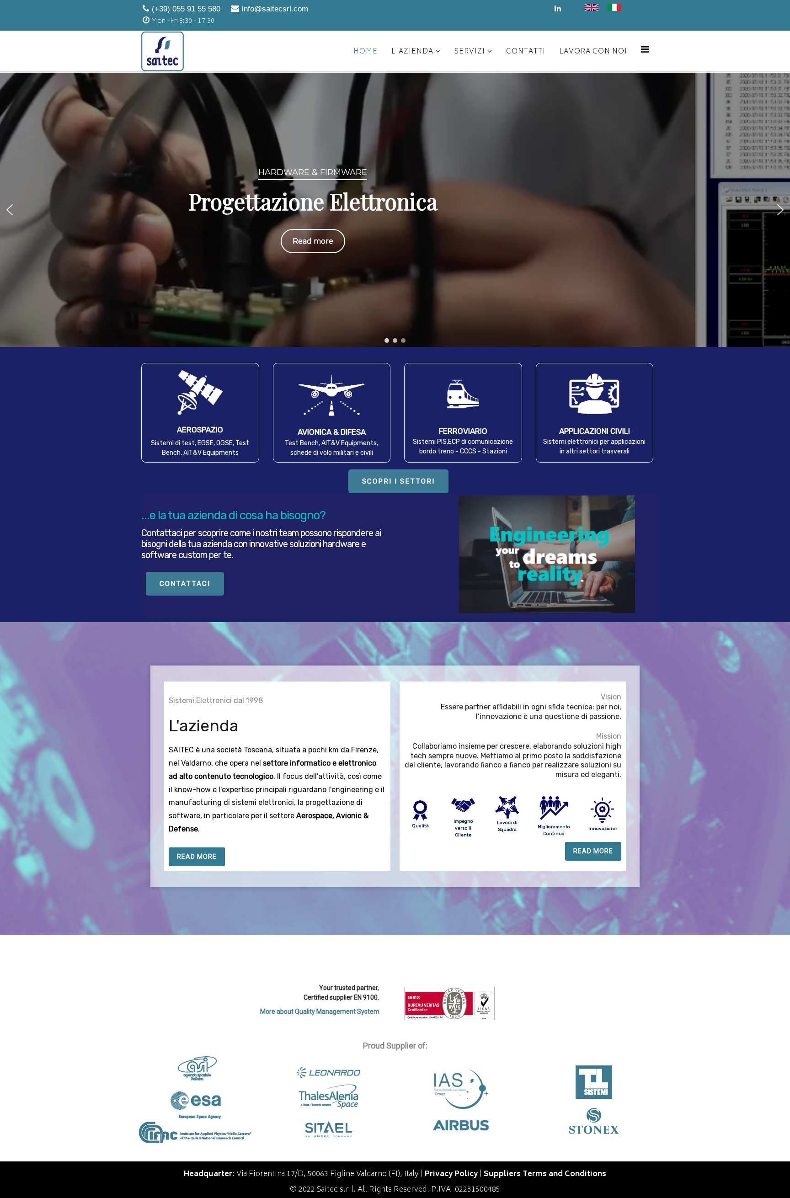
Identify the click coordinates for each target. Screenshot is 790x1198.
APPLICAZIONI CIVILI (594, 431)
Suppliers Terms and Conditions (545, 1174)
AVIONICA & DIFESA (332, 432)
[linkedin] (558, 9)
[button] (9, 209)
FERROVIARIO (463, 431)
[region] (395, 210)
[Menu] (645, 50)
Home (365, 52)
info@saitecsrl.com (275, 9)
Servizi (469, 52)
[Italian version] (614, 7)
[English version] (591, 7)
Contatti (525, 52)
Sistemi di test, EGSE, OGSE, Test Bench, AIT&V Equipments (200, 448)
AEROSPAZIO (200, 429)
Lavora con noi (593, 52)
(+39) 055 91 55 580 (186, 9)
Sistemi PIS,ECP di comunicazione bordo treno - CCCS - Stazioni (463, 446)
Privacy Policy (451, 1174)
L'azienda (412, 52)
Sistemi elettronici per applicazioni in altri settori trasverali (594, 446)
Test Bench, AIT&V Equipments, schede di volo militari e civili (331, 448)
